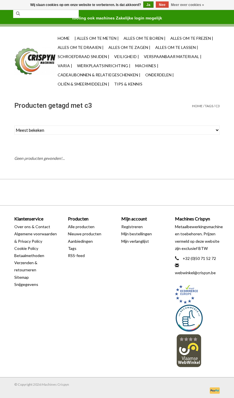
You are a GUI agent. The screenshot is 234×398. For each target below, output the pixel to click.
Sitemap (21, 277)
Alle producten (81, 226)
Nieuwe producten (84, 233)
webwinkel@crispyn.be (195, 272)
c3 (217, 106)
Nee (162, 5)
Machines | (146, 65)
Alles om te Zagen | (129, 47)
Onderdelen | (159, 74)
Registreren (132, 226)
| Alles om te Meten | (96, 38)
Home (64, 38)
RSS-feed (76, 255)
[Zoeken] (18, 14)
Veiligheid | (126, 56)
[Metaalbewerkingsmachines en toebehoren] (35, 61)
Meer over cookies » (187, 5)
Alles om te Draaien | (81, 47)
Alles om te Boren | (145, 38)
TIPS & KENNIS (128, 83)
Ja (148, 5)
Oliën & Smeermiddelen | (83, 83)
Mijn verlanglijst (135, 241)
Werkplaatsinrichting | (103, 65)
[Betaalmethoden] (214, 390)
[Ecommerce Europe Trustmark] (197, 294)
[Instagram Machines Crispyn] (127, 192)
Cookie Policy (26, 248)
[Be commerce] (197, 318)
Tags (209, 106)
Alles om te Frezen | (191, 38)
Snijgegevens (26, 284)
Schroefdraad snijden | (83, 56)
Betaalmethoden (29, 255)
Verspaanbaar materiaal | (172, 56)
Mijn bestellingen (136, 233)
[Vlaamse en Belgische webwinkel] (197, 350)
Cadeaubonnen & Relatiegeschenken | (99, 74)
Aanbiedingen (80, 241)
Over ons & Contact (32, 226)
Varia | (65, 65)
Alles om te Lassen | (176, 47)
